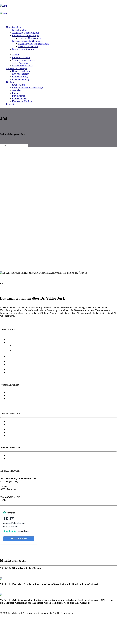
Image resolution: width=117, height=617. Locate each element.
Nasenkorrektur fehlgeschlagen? (33, 43)
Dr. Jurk (10, 82)
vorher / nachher (20, 63)
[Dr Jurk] (58, 11)
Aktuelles (16, 90)
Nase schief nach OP (28, 46)
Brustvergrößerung (21, 71)
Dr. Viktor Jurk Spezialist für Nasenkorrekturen (29, 421)
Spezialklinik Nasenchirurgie (20, 424)
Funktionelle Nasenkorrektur (20, 342)
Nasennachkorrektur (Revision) (27, 41)
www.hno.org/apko (15, 608)
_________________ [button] (22, 52)
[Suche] (14, 145)
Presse (15, 93)
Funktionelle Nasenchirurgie (25, 35)
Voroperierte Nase (15, 348)
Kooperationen (19, 98)
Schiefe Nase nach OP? (24, 353)
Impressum (12, 455)
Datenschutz (12, 458)
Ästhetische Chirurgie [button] (16, 68)
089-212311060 (12, 494)
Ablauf (15, 54)
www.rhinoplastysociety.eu (19, 573)
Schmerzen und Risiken (23, 60)
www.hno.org (13, 589)
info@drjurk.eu (15, 500)
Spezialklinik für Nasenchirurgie (27, 87)
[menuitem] (61, 46)
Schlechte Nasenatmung (29, 38)
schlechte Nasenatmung (24, 345)
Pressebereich (13, 432)
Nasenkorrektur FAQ (22, 65)
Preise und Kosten (21, 57)
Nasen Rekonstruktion (23, 49)
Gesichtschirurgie (20, 74)
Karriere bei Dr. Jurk (22, 101)
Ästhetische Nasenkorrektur (25, 32)
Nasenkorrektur (13, 27)
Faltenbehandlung (20, 79)
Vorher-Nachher (14, 369)
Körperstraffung (20, 76)
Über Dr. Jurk (18, 85)
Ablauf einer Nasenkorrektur (20, 361)
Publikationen (18, 96)
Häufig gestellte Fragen (18, 372)
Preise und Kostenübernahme (21, 364)
